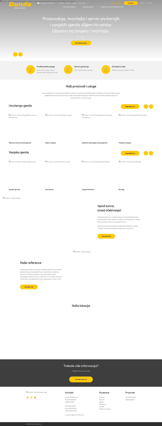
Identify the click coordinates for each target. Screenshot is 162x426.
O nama (61, 3)
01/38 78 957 (71, 406)
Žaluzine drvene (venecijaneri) (20, 143)
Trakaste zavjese (125, 143)
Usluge (74, 3)
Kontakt (130, 3)
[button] (15, 54)
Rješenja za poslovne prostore (112, 7)
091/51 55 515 (73, 411)
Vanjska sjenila (88, 7)
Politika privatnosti (105, 409)
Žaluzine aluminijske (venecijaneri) (94, 143)
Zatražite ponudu (81, 43)
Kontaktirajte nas (81, 379)
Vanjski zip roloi (14, 189)
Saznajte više (106, 236)
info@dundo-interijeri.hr (77, 415)
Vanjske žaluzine (88, 189)
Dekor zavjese (50, 143)
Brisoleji (121, 189)
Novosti (68, 3)
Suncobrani (49, 189)
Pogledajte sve (130, 106)
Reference (82, 3)
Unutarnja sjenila (69, 7)
